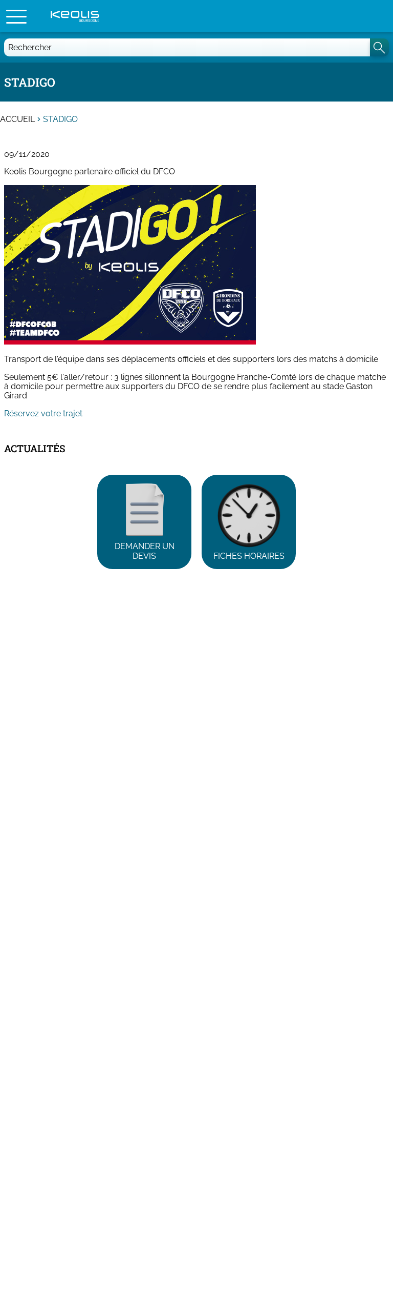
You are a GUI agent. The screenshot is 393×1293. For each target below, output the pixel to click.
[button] (16, 16)
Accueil (17, 119)
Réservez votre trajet (43, 413)
